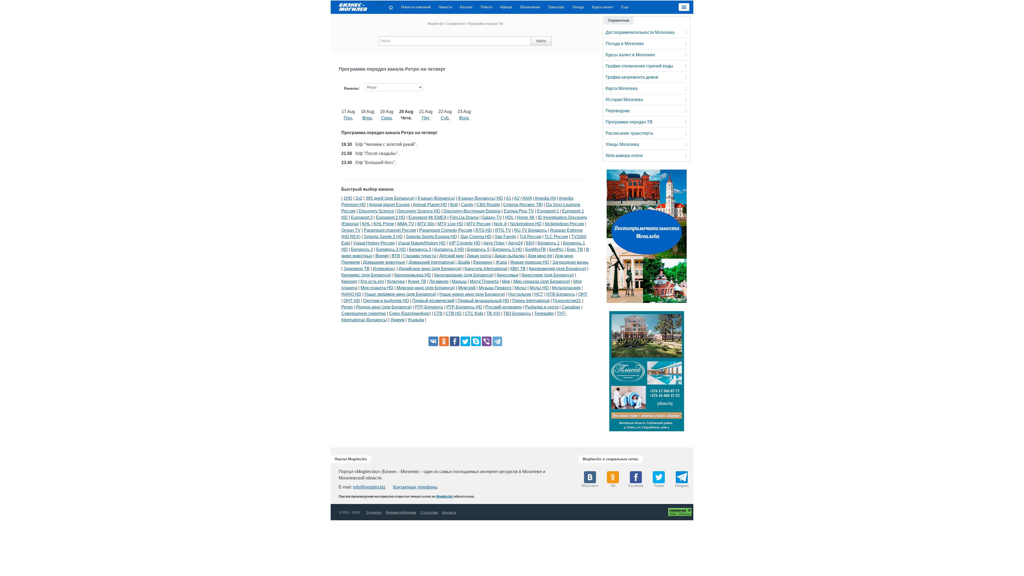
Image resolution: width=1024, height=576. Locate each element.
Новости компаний (416, 7)
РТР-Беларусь (429, 307)
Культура (396, 281)
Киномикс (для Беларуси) (366, 275)
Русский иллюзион (503, 307)
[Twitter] (465, 341)
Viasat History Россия (374, 243)
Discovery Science (376, 211)
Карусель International (486, 268)
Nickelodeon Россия (564, 224)
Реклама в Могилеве (401, 512)
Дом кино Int (540, 256)
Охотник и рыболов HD (386, 300)
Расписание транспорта (629, 133)
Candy (467, 204)
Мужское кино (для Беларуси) (426, 288)
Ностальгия (519, 294)
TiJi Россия (530, 236)
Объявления (530, 7)
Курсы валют (602, 7)
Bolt (454, 204)
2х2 (358, 198)
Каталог (466, 7)
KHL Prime (384, 224)
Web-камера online (624, 155)
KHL (366, 224)
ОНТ (582, 294)
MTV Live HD (450, 224)
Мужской (466, 288)
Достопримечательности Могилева (640, 32)
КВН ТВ (518, 268)
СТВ (438, 313)
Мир (506, 281)
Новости (445, 7)
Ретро (347, 307)
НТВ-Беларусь (560, 294)
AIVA (527, 198)
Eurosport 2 (362, 217)
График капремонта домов (632, 77)
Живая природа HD (529, 262)
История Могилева (624, 99)
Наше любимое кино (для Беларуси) (400, 294)
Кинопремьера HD (412, 275)
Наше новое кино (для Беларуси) (472, 294)
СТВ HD (454, 313)
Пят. (426, 118)
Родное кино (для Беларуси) (384, 307)
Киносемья (507, 275)
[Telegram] (497, 341)
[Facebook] (454, 341)
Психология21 (567, 300)
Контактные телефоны (415, 487)
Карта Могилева (622, 88)
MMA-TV (405, 224)
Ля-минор (439, 281)
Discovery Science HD (418, 211)
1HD (347, 198)
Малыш (459, 281)
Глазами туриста (419, 256)
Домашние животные (384, 262)
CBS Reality (488, 204)
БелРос (556, 249)
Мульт (520, 288)
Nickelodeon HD (526, 224)
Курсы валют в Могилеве (630, 55)
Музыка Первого (495, 288)
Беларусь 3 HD (449, 249)
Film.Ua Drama (464, 217)
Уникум (397, 320)
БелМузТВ (535, 249)
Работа (486, 7)
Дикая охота (479, 256)
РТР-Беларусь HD (464, 307)
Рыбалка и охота (541, 307)
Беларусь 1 (549, 243)
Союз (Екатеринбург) (410, 313)
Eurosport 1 (548, 211)
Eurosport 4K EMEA (427, 217)
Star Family (505, 236)
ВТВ (396, 256)
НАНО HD (351, 294)
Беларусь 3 (420, 249)
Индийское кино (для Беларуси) (430, 268)
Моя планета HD (377, 288)
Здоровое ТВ (356, 268)
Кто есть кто (372, 281)
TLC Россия (556, 236)
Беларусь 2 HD (391, 249)
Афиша (506, 7)
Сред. (387, 118)
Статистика (429, 512)
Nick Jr (500, 224)
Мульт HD (539, 288)
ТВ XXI (493, 313)
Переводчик (618, 111)
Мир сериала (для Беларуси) (541, 281)
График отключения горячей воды (639, 66)
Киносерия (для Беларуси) (548, 275)
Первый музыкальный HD (483, 300)
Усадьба (416, 320)
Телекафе (544, 313)
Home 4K (526, 217)
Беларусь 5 (478, 249)
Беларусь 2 (362, 249)
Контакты (449, 512)
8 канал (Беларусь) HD (480, 198)
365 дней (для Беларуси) (390, 198)
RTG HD (483, 230)
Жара (501, 262)
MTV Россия (478, 224)
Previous (604, 373)
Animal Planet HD (430, 204)
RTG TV (503, 230)
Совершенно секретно (363, 313)
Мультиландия (566, 288)
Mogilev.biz (436, 24)
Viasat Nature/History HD (422, 243)
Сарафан (571, 307)
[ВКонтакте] (433, 341)
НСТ (538, 294)
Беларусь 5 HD (507, 249)
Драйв (464, 262)
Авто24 (515, 243)
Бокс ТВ (575, 249)
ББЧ (530, 243)
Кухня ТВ (417, 281)
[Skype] (476, 341)
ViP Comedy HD (464, 243)
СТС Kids (474, 313)
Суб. (445, 118)
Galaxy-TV (492, 217)
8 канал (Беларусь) (436, 198)
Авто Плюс (494, 243)
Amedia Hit (545, 198)
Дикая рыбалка (509, 256)
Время (382, 256)
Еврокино (483, 262)
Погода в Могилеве (625, 43)
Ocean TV (351, 230)
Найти (541, 41)
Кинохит (349, 281)
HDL (509, 217)
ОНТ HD (351, 300)
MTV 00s (425, 224)
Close (379, 3)
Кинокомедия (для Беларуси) (557, 268)
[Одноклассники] (444, 341)
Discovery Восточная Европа (472, 211)
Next (690, 373)
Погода (578, 7)
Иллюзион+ (384, 268)
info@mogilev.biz (369, 487)
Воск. (464, 118)
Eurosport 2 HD (390, 217)
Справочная (455, 24)
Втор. (367, 118)
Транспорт (556, 7)
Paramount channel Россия (390, 230)
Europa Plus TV (519, 211)
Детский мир (451, 256)
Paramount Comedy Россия (445, 230)
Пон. (348, 118)
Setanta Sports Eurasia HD (431, 236)
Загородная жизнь (570, 262)
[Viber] (486, 341)
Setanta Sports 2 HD (383, 236)
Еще (625, 7)
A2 (516, 198)
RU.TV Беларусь (530, 230)
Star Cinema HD (475, 236)
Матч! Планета (484, 281)
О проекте (374, 512)
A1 (508, 198)
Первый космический (433, 300)
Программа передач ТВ (629, 122)
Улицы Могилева (622, 144)
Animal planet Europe (389, 204)
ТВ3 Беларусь (517, 313)
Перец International (531, 300)
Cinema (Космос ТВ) (523, 204)
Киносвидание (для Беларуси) (464, 275)
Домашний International (431, 262)
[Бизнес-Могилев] (353, 7)
